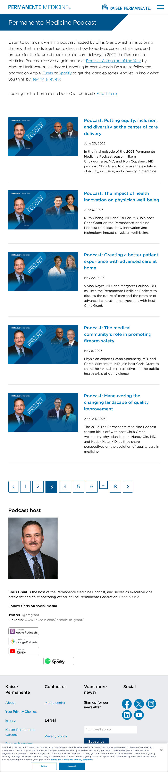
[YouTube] (139, 715)
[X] (139, 704)
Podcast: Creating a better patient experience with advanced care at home (121, 261)
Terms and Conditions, (62, 760)
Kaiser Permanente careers (20, 732)
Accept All (72, 766)
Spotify (65, 73)
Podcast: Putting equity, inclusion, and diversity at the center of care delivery (121, 127)
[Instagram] (151, 704)
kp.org (10, 720)
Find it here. (106, 94)
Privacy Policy (56, 736)
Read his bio (129, 597)
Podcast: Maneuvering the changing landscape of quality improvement (116, 402)
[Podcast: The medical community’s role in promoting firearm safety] (43, 344)
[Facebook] (127, 704)
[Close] (161, 750)
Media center (55, 702)
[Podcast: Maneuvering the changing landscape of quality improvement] (43, 412)
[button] (156, 7)
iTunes (47, 73)
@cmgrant (30, 615)
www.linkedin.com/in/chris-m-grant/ (54, 620)
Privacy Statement (83, 760)
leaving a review (46, 79)
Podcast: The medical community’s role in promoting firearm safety (117, 334)
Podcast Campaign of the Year (113, 61)
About (10, 702)
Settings (44, 766)
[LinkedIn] (127, 715)
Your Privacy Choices (21, 711)
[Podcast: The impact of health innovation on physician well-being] (43, 209)
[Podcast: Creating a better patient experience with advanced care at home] (43, 271)
